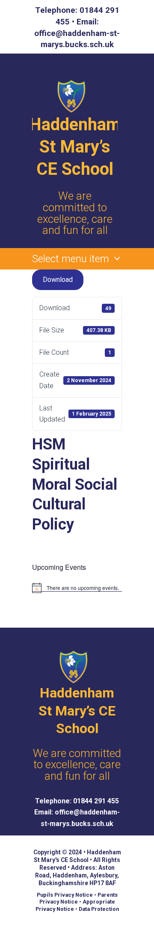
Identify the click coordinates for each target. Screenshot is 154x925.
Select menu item (70, 259)
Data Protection (99, 909)
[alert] (77, 588)
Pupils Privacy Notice (65, 895)
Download (58, 279)
